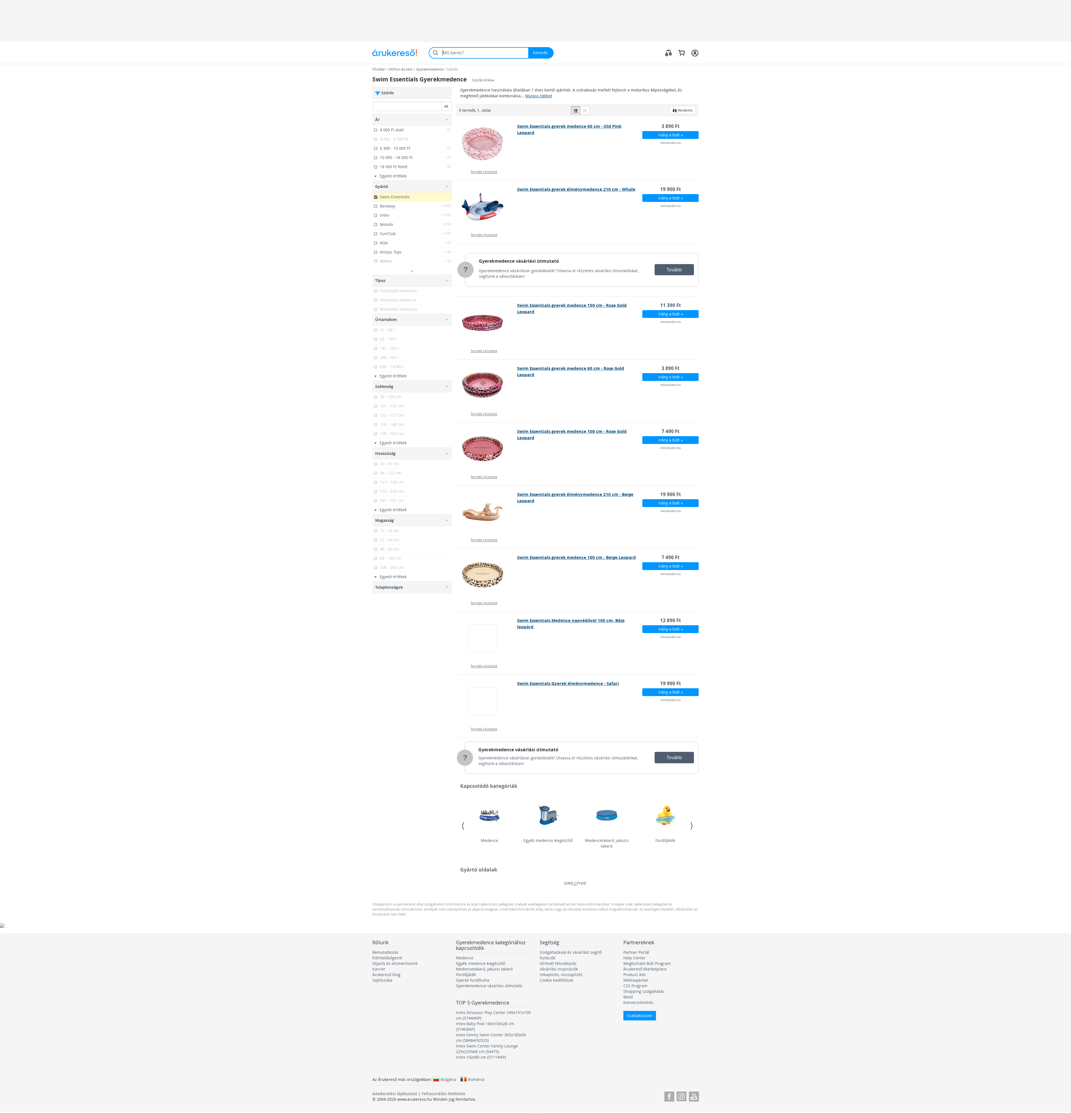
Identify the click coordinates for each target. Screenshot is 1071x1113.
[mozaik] (585, 110)
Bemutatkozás (385, 952)
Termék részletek (484, 172)
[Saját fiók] (695, 52)
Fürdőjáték (665, 840)
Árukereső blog (386, 974)
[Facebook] (669, 1095)
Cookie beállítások (556, 980)
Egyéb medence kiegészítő (548, 840)
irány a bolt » (670, 134)
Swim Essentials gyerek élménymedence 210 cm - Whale (576, 189)
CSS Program (635, 985)
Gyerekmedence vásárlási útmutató (519, 261)
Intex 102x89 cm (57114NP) (481, 1057)
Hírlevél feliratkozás (558, 963)
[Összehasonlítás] (668, 52)
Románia (476, 1079)
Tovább (674, 270)
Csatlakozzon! (639, 1015)
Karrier (378, 969)
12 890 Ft (670, 620)
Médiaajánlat (635, 980)
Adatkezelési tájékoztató (394, 1093)
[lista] (575, 110)
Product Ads (634, 974)
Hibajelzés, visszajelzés (561, 974)
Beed (628, 996)
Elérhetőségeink (387, 957)
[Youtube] (694, 1095)
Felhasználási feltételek (443, 1093)
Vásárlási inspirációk (559, 969)
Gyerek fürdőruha (472, 980)
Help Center (634, 957)
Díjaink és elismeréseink (395, 963)
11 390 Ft (670, 305)
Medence (489, 840)
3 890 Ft (670, 126)
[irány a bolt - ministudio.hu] (487, 144)
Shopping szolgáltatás (643, 991)
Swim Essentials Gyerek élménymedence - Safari (568, 683)
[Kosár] (681, 52)
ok (446, 106)
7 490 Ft (670, 431)
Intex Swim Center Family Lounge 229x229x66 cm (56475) (487, 1048)
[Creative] (575, 883)
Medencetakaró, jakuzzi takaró (607, 843)
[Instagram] (681, 1095)
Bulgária (448, 1079)
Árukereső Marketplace (645, 969)
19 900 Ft (670, 189)
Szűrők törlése (483, 80)
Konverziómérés (638, 1002)
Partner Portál (636, 952)
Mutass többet (538, 95)
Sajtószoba (382, 980)
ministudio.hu (670, 143)
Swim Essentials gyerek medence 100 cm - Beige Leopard (576, 557)
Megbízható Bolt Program (647, 963)
